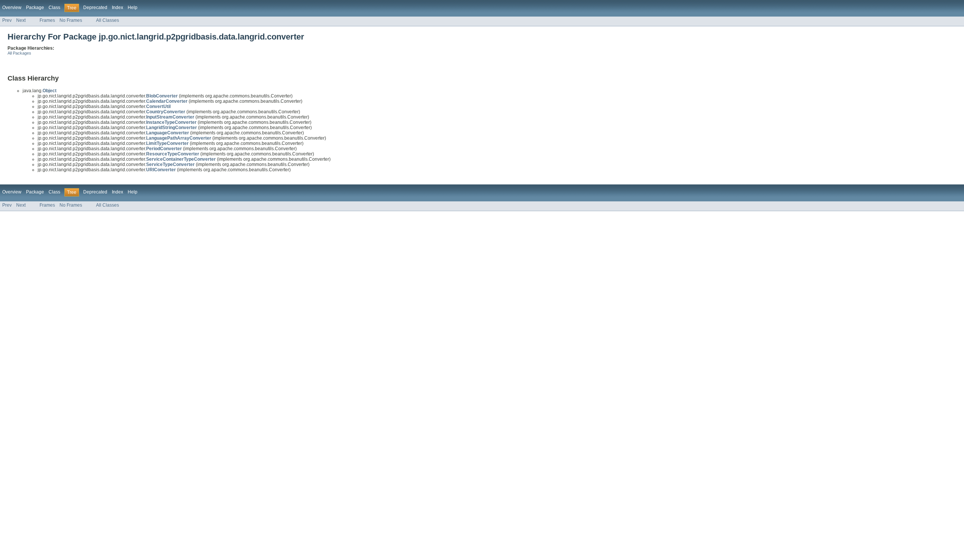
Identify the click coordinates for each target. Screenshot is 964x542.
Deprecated (95, 7)
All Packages (19, 53)
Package (35, 7)
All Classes (107, 20)
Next (21, 20)
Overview (11, 7)
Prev (7, 20)
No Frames (70, 20)
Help (132, 7)
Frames (47, 20)
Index (117, 7)
